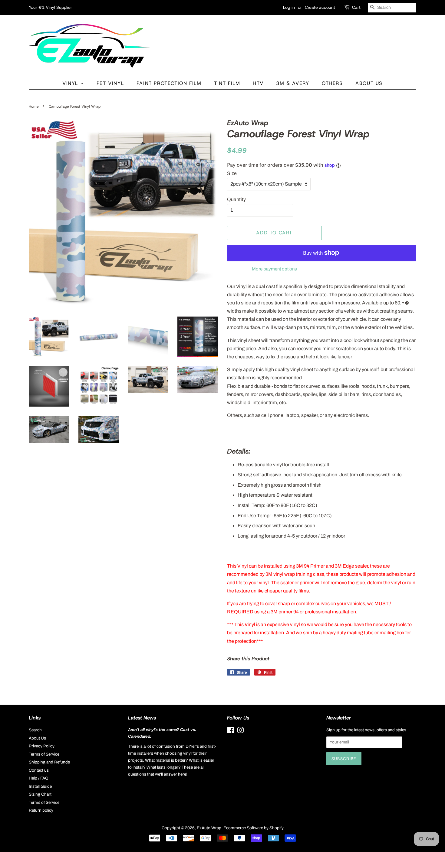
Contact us (39, 770)
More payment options (274, 269)
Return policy (41, 810)
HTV (258, 83)
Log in (289, 7)
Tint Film (227, 83)
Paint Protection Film (169, 83)
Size (232, 173)
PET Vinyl (110, 83)
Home (34, 106)
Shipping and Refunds (49, 762)
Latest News (142, 717)
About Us (369, 83)
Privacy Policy (41, 746)
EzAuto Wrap (209, 828)
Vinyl (71, 83)
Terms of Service (44, 754)
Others (332, 83)
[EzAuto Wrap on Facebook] (230, 731)
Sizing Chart (40, 794)
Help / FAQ (38, 778)
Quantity (236, 199)
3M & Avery (292, 83)
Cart (356, 7)
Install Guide (40, 786)
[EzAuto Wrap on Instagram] (240, 731)
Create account (320, 7)
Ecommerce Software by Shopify (253, 828)
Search (35, 730)
